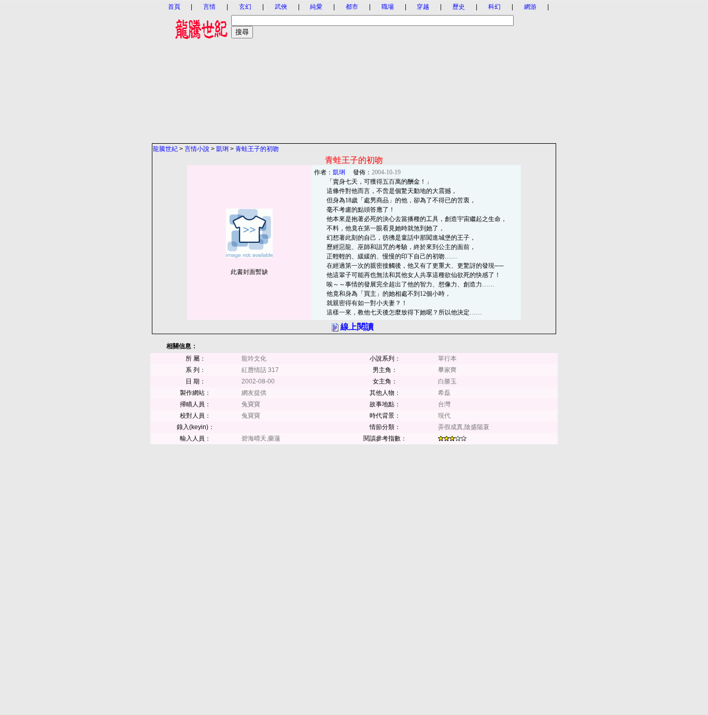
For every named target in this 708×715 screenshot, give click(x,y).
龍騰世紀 (165, 149)
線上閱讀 (357, 326)
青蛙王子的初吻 (257, 149)
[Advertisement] (354, 70)
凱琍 (222, 149)
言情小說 (197, 149)
